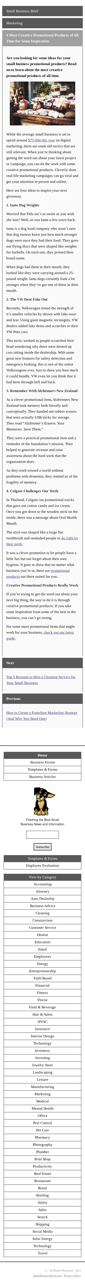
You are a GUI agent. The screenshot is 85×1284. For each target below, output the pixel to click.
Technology (42, 1043)
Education (42, 942)
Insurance (42, 1029)
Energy (42, 964)
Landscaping (43, 1072)
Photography (43, 1145)
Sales (43, 1210)
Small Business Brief (22, 11)
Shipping (42, 1224)
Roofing (42, 1195)
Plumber (42, 1152)
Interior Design (42, 1036)
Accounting (43, 884)
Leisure (42, 1079)
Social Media (42, 1231)
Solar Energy (42, 1239)
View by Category (42, 877)
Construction (42, 920)
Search (42, 1217)
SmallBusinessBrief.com (47, 1275)
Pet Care (42, 1130)
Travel (43, 1253)
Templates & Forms (43, 769)
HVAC (43, 1022)
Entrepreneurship (42, 971)
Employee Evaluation (42, 865)
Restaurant (42, 1181)
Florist (42, 1000)
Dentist (42, 935)
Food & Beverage (42, 1007)
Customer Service (42, 928)
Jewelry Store (42, 1065)
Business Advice (42, 906)
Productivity (42, 1166)
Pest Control (42, 1123)
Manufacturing (42, 1087)
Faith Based (43, 978)
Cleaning (42, 913)
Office (43, 1116)
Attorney (42, 891)
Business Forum (42, 762)
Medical (42, 1101)
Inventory (42, 1051)
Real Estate (42, 1174)
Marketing (14, 23)
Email (42, 949)
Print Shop (42, 1159)
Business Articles (42, 777)
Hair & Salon (42, 1014)
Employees (42, 956)
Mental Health (43, 1108)
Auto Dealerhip (42, 899)
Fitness (42, 993)
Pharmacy (42, 1137)
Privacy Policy (72, 1275)
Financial (42, 985)
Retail (42, 1188)
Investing (42, 1058)
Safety (43, 1202)
